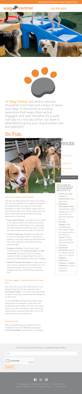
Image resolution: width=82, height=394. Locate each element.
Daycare (58, 148)
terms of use (61, 386)
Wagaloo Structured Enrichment (63, 169)
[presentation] (20, 361)
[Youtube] (46, 380)
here (22, 211)
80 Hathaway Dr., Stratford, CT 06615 (33, 384)
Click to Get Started (66, 177)
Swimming (59, 158)
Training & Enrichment (63, 156)
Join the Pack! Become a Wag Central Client (57, 2)
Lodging (58, 153)
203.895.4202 (58, 8)
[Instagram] (41, 380)
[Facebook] (35, 380)
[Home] (18, 7)
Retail (57, 161)
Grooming (59, 150)
